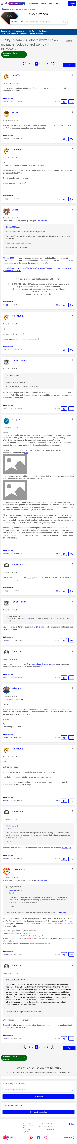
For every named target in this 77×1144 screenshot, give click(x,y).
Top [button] (72, 1124)
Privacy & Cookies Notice (28, 1127)
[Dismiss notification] (42, 9)
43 (7, 858)
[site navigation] (2, 4)
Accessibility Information (46, 1127)
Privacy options (27, 1124)
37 (7, 553)
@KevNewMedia (48, 664)
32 (7, 138)
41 (7, 737)
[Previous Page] (25, 64)
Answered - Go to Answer (14, 54)
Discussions (33, 4)
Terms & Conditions (48, 1124)
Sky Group (26, 1131)
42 (7, 800)
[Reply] (71, 101)
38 (7, 591)
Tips (50, 4)
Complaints (26, 1129)
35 (7, 350)
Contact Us (50, 1129)
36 (7, 408)
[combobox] (43, 21)
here (26, 453)
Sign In (72, 3)
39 (7, 640)
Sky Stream (38, 14)
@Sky (29, 578)
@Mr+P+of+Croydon (13, 980)
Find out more (42, 221)
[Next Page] (52, 64)
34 (7, 305)
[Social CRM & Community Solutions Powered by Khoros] (69, 1137)
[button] (72, 74)
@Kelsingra (40, 627)
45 (7, 1038)
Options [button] (69, 41)
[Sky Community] (15, 3)
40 (7, 677)
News (43, 4)
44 (7, 954)
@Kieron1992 (11, 227)
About (57, 4)
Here (49, 943)
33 (7, 199)
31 (7, 101)
